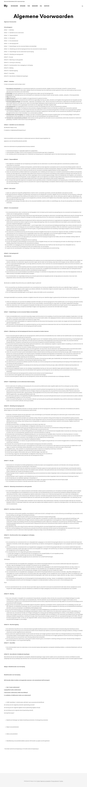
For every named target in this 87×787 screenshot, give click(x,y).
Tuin (28, 6)
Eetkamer (22, 6)
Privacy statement (55, 781)
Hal (41, 6)
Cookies (61, 781)
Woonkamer (14, 6)
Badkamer (35, 6)
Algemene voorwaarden (46, 781)
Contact (38, 781)
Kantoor (46, 6)
